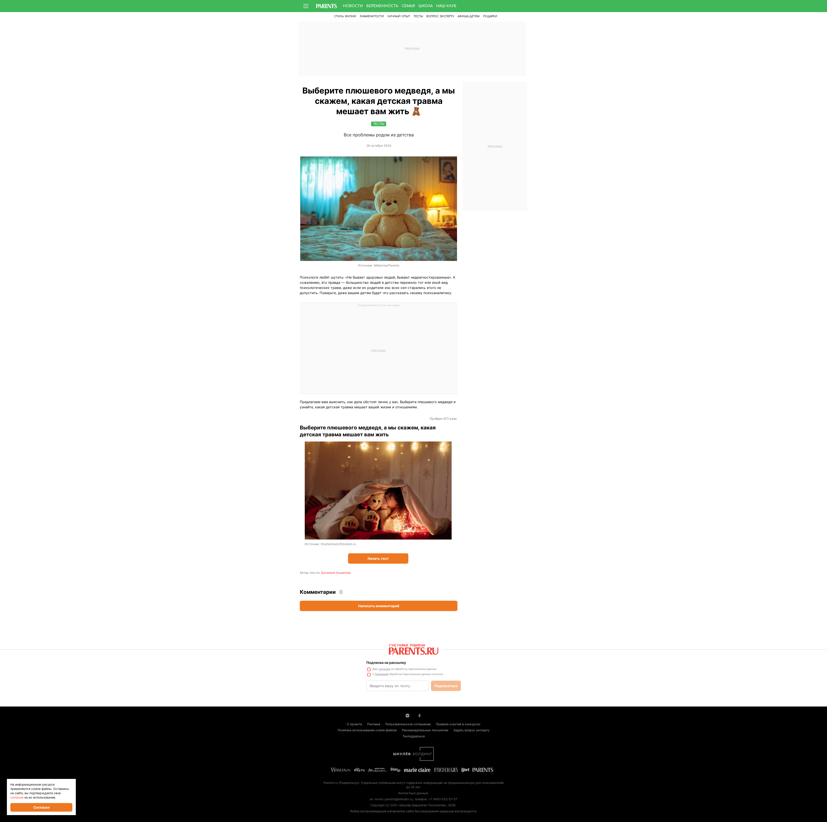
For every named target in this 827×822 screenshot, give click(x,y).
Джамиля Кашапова (336, 572)
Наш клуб (446, 6)
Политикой (381, 674)
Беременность (382, 6)
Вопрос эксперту (440, 16)
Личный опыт (398, 16)
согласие (384, 669)
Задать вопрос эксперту (471, 730)
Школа (425, 6)
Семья (408, 6)
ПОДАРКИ (490, 16)
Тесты (418, 16)
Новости (353, 6)
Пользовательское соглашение (408, 724)
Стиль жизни (345, 16)
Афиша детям (469, 16)
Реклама (373, 724)
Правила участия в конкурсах (458, 724)
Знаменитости (372, 16)
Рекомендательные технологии (425, 730)
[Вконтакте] (407, 715)
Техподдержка (414, 736)
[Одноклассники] (419, 715)
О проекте (354, 724)
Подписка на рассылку (386, 662)
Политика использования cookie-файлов (367, 730)
